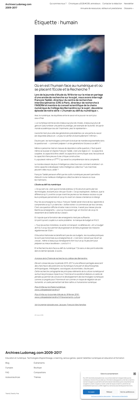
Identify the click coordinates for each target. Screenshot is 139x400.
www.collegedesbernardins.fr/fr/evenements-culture (57, 297)
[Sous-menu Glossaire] (133, 8)
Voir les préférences (127, 392)
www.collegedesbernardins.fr (47, 289)
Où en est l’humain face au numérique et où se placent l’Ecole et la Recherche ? (69, 87)
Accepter (91, 392)
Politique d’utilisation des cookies (101, 396)
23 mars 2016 (39, 315)
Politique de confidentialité (120, 396)
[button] (135, 374)
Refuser (109, 392)
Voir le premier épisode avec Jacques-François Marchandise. (60, 304)
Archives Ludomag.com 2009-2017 (33, 352)
